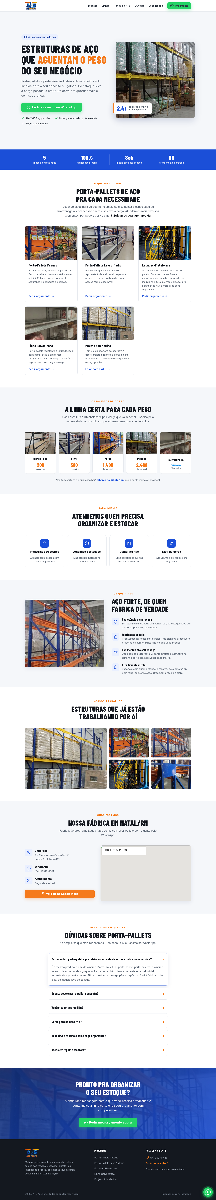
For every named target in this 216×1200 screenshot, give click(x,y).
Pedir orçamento (39, 296)
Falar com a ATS (95, 369)
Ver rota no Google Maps (62, 893)
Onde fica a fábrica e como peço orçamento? (78, 1036)
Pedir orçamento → (157, 1163)
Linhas (105, 5)
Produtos (92, 5)
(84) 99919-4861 (159, 1157)
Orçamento (181, 5)
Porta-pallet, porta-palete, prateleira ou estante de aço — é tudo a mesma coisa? (101, 959)
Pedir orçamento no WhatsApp (54, 107)
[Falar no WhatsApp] (208, 1192)
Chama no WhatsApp (110, 480)
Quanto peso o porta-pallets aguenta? (74, 993)
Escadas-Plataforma (105, 1168)
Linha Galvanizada (104, 1173)
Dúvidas (139, 5)
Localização (156, 5)
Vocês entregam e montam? (68, 1050)
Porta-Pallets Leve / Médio (109, 1163)
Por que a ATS (122, 5)
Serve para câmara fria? (66, 1022)
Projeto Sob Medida (105, 1179)
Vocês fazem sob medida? (67, 1007)
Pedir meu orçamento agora (110, 1122)
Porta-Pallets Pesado (106, 1157)
